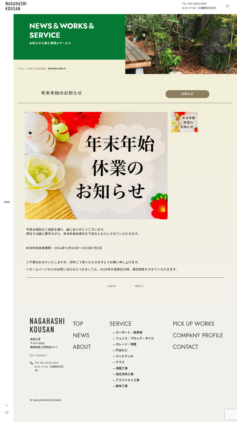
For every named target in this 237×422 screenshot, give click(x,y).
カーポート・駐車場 (129, 332)
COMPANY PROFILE (198, 335)
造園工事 (122, 368)
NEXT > (139, 286)
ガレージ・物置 (126, 344)
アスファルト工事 (127, 380)
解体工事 (122, 386)
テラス (120, 362)
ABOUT (82, 347)
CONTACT (41, 355)
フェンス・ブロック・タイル (135, 338)
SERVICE (121, 323)
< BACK (111, 286)
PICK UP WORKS (193, 323)
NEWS (81, 335)
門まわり (122, 350)
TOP (78, 323)
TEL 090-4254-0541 (49, 367)
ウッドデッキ (124, 356)
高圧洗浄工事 (124, 374)
